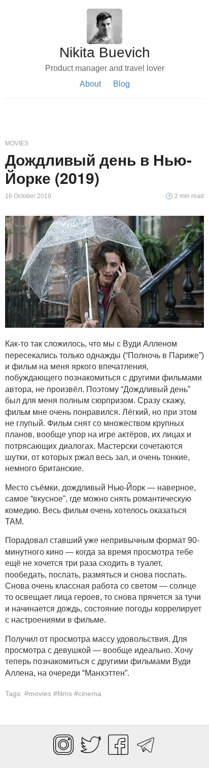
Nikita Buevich (104, 52)
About (90, 84)
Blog (121, 84)
